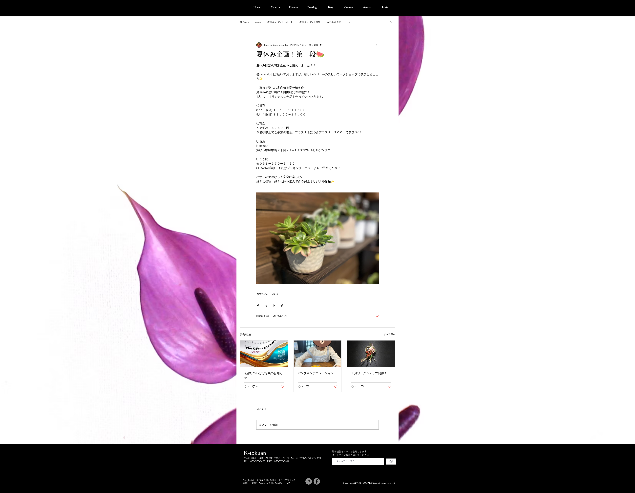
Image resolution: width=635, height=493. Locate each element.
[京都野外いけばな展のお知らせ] (264, 354)
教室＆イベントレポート (280, 22)
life (348, 22)
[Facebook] (317, 481)
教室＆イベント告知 (309, 22)
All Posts (244, 22)
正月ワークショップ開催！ (369, 373)
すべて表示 (389, 334)
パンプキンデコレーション (315, 373)
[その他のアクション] (377, 45)
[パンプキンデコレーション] (317, 354)
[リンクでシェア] (282, 305)
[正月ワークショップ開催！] (371, 354)
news (258, 22)
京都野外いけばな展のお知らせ (263, 375)
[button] (391, 22)
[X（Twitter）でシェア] (266, 305)
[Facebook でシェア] (257, 305)
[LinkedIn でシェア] (274, 305)
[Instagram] (308, 481)
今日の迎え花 (334, 22)
